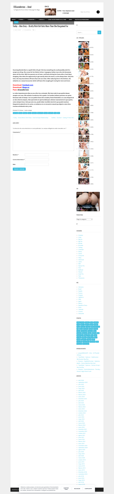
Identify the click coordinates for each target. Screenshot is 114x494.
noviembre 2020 (82, 445)
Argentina (96, 322)
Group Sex (81, 255)
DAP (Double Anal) (95, 326)
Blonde (20, 113)
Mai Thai (94, 333)
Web (14, 164)
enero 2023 (81, 409)
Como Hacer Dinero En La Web (57, 19)
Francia (80, 293)
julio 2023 (81, 400)
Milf (79, 263)
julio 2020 (81, 451)
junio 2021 (81, 437)
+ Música (41, 19)
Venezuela (81, 313)
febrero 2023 (81, 407)
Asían (79, 237)
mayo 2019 (81, 464)
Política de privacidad (82, 19)
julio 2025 (81, 384)
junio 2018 (81, 478)
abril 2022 (81, 421)
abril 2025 (81, 390)
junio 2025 (81, 386)
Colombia (88, 326)
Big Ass (80, 239)
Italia (79, 299)
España (80, 291)
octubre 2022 (82, 413)
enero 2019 (81, 470)
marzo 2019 (81, 466)
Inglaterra (81, 297)
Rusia (79, 307)
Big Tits (80, 241)
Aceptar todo (66, 488)
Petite (95, 335)
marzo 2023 (81, 405)
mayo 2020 (81, 453)
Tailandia (80, 309)
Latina (80, 261)
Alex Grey (15, 113)
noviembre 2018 (82, 474)
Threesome (81, 278)
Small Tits (51, 113)
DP (77, 328)
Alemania (80, 287)
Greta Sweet (83, 331)
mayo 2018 (81, 480)
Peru (92, 335)
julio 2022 (81, 415)
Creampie (81, 249)
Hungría (80, 295)
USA (58, 113)
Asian (78, 324)
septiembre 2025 (83, 382)
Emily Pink (86, 328)
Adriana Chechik (80, 322)
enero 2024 (81, 396)
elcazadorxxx (27, 30)
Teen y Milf (79, 341)
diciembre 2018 (82, 472)
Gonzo (29, 113)
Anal (92, 322)
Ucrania (80, 311)
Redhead (80, 270)
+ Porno (20, 19)
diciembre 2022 (82, 411)
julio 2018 (81, 476)
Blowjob (25, 113)
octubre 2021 (82, 433)
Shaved (45, 113)
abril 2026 (81, 380)
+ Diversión (30, 19)
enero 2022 (81, 427)
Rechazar (77, 488)
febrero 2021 (81, 441)
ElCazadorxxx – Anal (22, 7)
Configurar (88, 488)
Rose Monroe (90, 337)
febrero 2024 (81, 394)
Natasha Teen (80, 335)
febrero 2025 (81, 392)
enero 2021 (81, 443)
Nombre (16, 155)
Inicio (13, 19)
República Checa (82, 305)
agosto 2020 (81, 449)
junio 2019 (81, 462)
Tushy (16, 22)
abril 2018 (81, 482)
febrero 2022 (81, 425)
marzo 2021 (81, 439)
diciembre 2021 (82, 429)
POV (79, 268)
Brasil (79, 289)
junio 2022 (81, 417)
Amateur (80, 235)
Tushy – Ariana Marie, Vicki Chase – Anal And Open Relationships (30, 117)
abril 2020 (81, 455)
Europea (95, 328)
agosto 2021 (81, 435)
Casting (80, 247)
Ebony (80, 251)
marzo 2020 (81, 458)
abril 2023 (81, 403)
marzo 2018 (81, 484)
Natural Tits (40, 113)
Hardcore (34, 113)
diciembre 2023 (82, 398)
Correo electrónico (19, 159)
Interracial (81, 259)
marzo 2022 (81, 423)
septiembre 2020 (83, 447)
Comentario (17, 132)
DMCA (70, 19)
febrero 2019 (81, 468)
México (80, 303)
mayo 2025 (81, 388)
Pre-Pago (79, 337)
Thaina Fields (86, 341)
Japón (79, 301)
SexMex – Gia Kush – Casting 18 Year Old (62, 117)
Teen (55, 113)
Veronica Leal (86, 344)
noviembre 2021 (82, 431)
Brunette (80, 245)
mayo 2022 (81, 419)
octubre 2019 (82, 460)
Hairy (79, 257)
